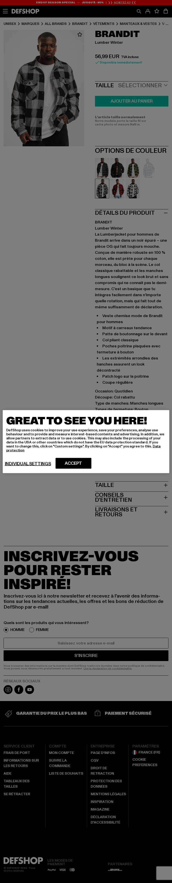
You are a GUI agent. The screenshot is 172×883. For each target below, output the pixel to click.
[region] (86, 441)
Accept (73, 463)
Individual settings (28, 463)
